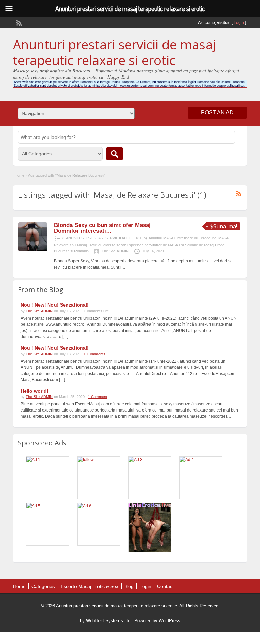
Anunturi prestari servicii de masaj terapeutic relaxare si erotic (114, 52)
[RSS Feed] (18, 22)
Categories (43, 586)
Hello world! (34, 391)
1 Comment (97, 397)
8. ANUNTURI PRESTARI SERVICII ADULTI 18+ (102, 238)
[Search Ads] (114, 153)
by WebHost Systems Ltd (105, 620)
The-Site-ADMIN (115, 251)
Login (239, 22)
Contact (165, 586)
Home (19, 175)
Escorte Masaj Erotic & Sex (89, 586)
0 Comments (94, 354)
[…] (123, 267)
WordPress (169, 620)
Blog (129, 586)
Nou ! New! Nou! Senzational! (55, 305)
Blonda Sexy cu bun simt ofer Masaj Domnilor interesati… (102, 228)
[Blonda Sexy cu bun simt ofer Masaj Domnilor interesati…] (32, 249)
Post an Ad (217, 112)
